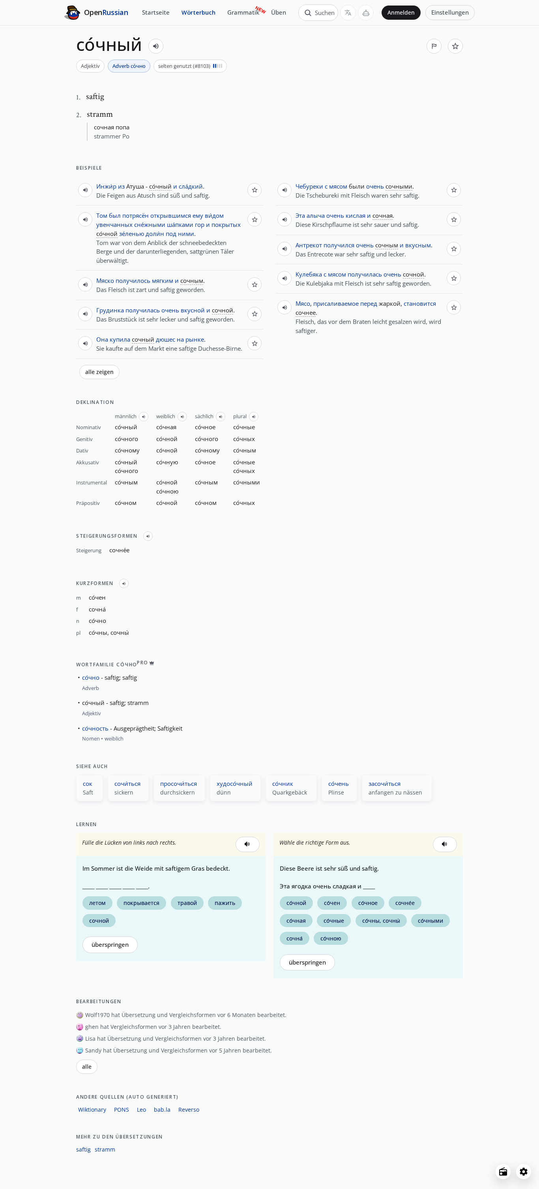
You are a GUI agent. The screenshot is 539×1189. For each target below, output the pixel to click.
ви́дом (214, 215)
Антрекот (309, 245)
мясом (338, 186)
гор (199, 224)
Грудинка (110, 310)
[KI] (366, 13)
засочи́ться (385, 783)
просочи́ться (178, 783)
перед (368, 303)
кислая (355, 215)
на (180, 339)
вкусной (193, 310)
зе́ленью (131, 233)
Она (102, 339)
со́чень (338, 783)
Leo (141, 1109)
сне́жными (149, 224)
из (121, 186)
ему (198, 215)
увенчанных (114, 224)
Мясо (303, 303)
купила (120, 339)
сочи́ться (127, 783)
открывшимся (170, 215)
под (171, 233)
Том (101, 215)
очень (170, 310)
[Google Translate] (348, 13)
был (115, 215)
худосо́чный (235, 783)
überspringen (110, 944)
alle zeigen (99, 372)
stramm (105, 1149)
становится (420, 303)
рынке (194, 339)
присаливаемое (336, 303)
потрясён (135, 215)
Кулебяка (309, 274)
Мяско (105, 280)
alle (87, 1066)
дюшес (165, 339)
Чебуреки (309, 186)
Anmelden (401, 12)
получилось (133, 280)
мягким (162, 280)
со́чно (90, 677)
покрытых (226, 224)
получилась (142, 310)
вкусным (418, 245)
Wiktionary (92, 1109)
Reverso (188, 1109)
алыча (316, 215)
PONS (121, 1109)
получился (339, 245)
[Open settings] (523, 1171)
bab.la (162, 1109)
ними (186, 233)
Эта (300, 215)
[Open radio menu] (503, 1171)
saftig (83, 1149)
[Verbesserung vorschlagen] (434, 46)
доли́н (155, 233)
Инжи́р (106, 186)
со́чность (95, 728)
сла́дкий (191, 186)
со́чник (282, 783)
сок (87, 783)
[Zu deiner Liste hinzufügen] (455, 46)
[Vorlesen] (155, 46)
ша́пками (180, 224)
